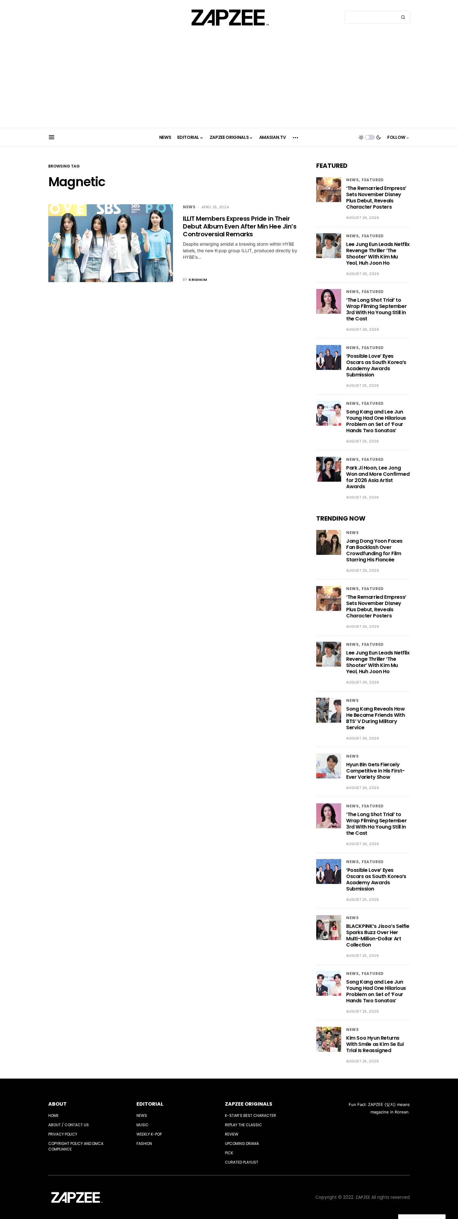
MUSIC (142, 1124)
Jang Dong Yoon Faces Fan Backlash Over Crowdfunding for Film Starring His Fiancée (374, 550)
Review (231, 1134)
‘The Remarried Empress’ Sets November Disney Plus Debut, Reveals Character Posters (376, 197)
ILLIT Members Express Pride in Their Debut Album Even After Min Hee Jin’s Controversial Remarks (239, 226)
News (189, 207)
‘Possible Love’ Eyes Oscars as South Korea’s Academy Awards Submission (376, 365)
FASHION (144, 1143)
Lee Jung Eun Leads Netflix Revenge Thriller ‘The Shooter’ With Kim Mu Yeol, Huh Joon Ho (378, 254)
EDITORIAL (149, 1104)
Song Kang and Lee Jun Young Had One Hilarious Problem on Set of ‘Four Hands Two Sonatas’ (376, 421)
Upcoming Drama (242, 1143)
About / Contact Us (68, 1124)
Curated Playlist (241, 1162)
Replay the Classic (243, 1124)
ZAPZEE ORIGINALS (248, 1104)
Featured (373, 179)
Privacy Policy (62, 1134)
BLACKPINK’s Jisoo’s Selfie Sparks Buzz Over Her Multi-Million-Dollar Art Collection (377, 935)
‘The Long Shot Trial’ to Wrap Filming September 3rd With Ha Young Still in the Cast (376, 309)
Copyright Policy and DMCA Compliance (75, 1146)
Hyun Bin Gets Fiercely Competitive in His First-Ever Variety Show (375, 771)
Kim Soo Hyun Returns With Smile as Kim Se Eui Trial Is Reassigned (374, 1044)
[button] (51, 137)
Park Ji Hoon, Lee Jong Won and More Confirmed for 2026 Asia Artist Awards (377, 477)
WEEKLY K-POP (149, 1134)
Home (53, 1115)
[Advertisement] (229, 81)
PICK (229, 1152)
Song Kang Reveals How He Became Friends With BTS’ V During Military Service (375, 718)
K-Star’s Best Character (250, 1115)
